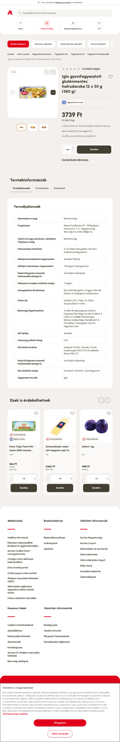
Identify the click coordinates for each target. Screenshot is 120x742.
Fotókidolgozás (15, 647)
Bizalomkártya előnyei (54, 537)
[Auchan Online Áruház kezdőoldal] (10, 12)
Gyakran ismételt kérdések (20, 625)
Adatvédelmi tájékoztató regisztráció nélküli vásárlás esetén (21, 589)
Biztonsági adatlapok (18, 661)
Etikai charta (86, 566)
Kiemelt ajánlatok (98, 44)
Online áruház (23, 54)
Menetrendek (14, 642)
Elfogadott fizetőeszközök (56, 636)
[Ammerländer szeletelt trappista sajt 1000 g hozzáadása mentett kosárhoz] (72, 413)
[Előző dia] (101, 400)
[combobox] (64, 13)
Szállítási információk (18, 537)
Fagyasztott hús (61, 54)
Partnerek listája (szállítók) (15, 714)
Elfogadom (60, 722)
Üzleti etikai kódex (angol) (92, 560)
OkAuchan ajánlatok (43, 44)
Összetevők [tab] (59, 188)
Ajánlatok (48, 549)
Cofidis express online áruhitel (22, 573)
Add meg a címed (62, 2)
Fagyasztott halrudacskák (98, 54)
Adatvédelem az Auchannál (93, 549)
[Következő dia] (107, 400)
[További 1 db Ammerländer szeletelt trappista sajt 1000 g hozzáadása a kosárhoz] (71, 479)
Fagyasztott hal (77, 54)
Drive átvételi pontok (18, 567)
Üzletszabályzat (88, 577)
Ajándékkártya (15, 630)
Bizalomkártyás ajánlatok (71, 44)
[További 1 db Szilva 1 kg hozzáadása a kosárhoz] (107, 479)
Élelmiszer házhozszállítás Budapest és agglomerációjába (23, 544)
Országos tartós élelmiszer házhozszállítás (20, 561)
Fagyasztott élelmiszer (42, 54)
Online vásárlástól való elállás (22, 598)
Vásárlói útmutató (52, 630)
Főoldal (11, 54)
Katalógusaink (51, 625)
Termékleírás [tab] (42, 188)
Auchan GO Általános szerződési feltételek (24, 654)
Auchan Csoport (88, 543)
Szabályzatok (50, 543)
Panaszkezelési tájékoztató (57, 642)
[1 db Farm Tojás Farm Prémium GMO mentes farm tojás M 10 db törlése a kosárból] (12, 479)
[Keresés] (20, 13)
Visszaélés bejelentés (90, 571)
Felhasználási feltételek (19, 636)
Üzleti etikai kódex (89, 554)
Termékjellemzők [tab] (21, 188)
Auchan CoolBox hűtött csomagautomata (19, 552)
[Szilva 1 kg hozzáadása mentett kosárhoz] (109, 413)
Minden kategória (18, 44)
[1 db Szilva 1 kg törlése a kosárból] (85, 479)
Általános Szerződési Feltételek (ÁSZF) (23, 580)
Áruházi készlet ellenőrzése (75, 160)
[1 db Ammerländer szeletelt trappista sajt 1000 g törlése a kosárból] (48, 479)
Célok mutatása (60, 733)
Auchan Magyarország (91, 537)
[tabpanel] (60, 293)
